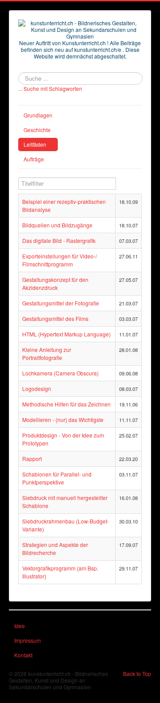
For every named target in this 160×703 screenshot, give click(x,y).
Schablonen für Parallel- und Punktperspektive (57, 478)
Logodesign (36, 388)
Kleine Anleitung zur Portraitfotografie (46, 353)
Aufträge (34, 159)
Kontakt (23, 655)
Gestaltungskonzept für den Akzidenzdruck (55, 283)
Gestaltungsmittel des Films (55, 318)
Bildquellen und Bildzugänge (57, 225)
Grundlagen (38, 115)
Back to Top (137, 673)
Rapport (32, 458)
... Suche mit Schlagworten (50, 88)
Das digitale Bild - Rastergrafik (59, 240)
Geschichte (37, 129)
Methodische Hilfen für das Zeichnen (66, 404)
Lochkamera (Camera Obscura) (60, 373)
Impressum (27, 640)
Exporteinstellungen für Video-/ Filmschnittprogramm (59, 260)
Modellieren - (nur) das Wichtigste (63, 419)
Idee (19, 625)
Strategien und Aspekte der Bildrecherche (55, 548)
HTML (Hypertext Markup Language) (66, 334)
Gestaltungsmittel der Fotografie (60, 303)
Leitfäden (35, 144)
